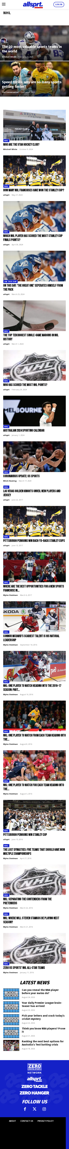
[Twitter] (34, 1109)
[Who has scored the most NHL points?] (34, 365)
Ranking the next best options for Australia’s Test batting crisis (43, 1043)
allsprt (6, 195)
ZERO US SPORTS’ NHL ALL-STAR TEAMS (24, 968)
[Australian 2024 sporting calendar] (34, 411)
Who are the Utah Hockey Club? (21, 145)
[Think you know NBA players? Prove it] (11, 1032)
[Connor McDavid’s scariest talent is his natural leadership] (34, 616)
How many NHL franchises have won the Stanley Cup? (33, 190)
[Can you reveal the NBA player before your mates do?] (11, 994)
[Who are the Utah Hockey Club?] (34, 125)
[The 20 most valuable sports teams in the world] (34, 55)
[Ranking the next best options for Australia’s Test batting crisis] (11, 1045)
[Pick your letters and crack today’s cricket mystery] (11, 1019)
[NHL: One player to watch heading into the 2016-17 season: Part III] (34, 666)
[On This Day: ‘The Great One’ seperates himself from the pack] (34, 266)
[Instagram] (44, 1109)
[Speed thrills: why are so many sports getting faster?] (34, 91)
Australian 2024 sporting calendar (23, 430)
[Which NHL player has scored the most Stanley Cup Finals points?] (34, 216)
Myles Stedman (10, 595)
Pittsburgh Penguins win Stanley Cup (25, 835)
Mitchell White (9, 57)
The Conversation (10, 92)
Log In (58, 4)
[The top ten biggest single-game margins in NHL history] (34, 315)
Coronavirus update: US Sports (21, 476)
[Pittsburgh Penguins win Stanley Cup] (34, 815)
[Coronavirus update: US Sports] (34, 456)
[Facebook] (25, 1109)
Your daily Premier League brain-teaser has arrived (42, 1004)
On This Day (10, 282)
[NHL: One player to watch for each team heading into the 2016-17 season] (34, 765)
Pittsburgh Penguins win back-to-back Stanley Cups (34, 541)
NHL (6, 141)
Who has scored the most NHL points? (25, 385)
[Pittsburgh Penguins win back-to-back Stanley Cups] (34, 521)
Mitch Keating (10, 481)
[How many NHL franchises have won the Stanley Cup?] (34, 170)
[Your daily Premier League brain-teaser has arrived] (11, 1006)
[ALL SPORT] (33, 4)
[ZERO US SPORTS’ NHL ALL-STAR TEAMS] (34, 948)
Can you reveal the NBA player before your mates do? (40, 991)
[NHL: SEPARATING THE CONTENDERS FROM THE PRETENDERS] (34, 880)
